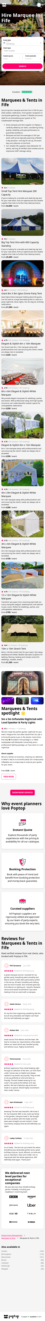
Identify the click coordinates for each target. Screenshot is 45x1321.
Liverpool (4, 1263)
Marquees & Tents (8, 1238)
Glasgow (4, 1269)
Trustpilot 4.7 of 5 (31, 1317)
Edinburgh (5, 1266)
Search (30, 5)
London (4, 1251)
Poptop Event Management (11, 1235)
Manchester (6, 1257)
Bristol (3, 1260)
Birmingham (6, 1254)
